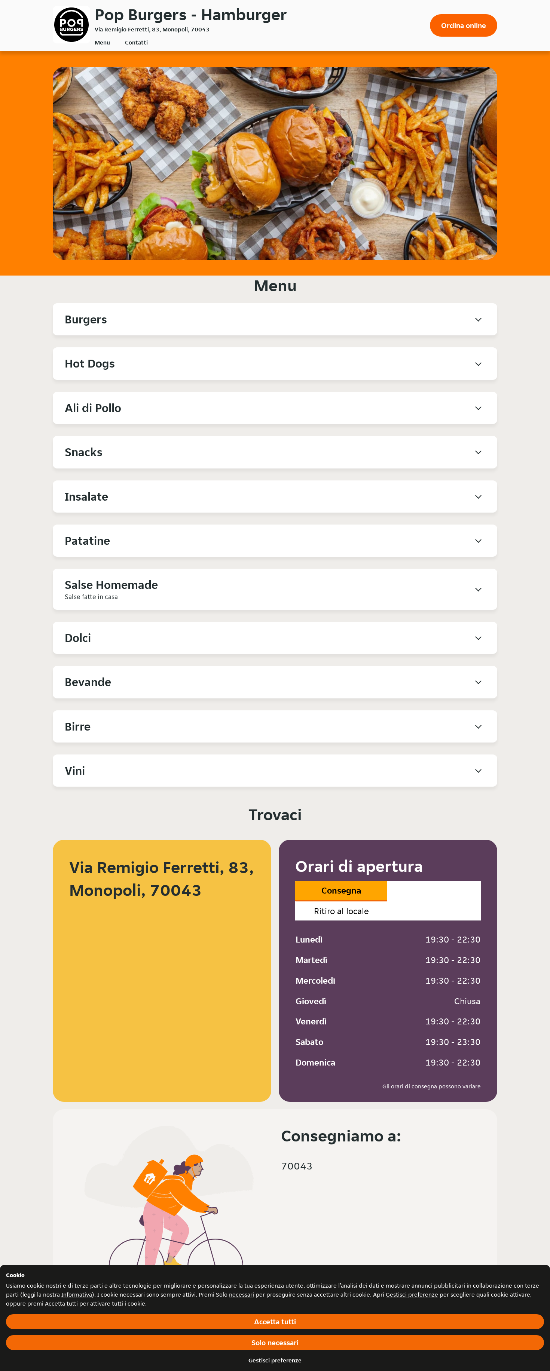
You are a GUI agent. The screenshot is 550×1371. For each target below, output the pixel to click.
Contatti (136, 42)
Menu (102, 42)
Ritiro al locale (341, 911)
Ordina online (463, 25)
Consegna (341, 890)
